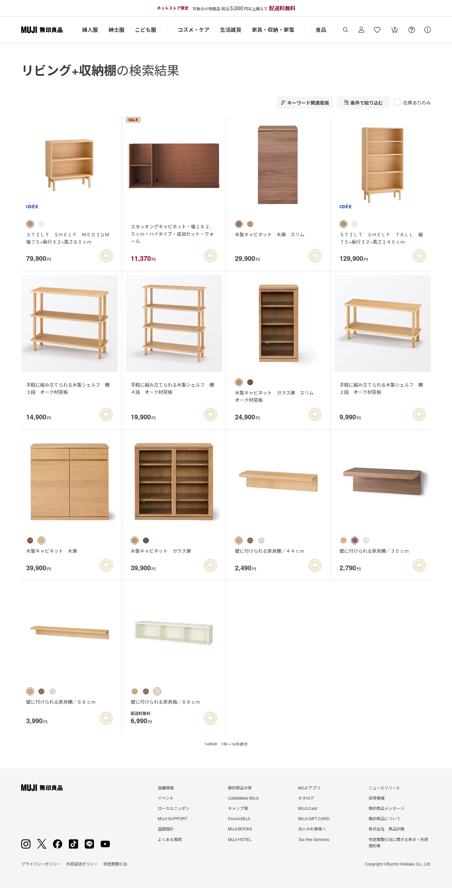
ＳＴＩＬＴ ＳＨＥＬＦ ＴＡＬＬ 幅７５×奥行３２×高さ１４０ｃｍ (381, 238)
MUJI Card (307, 808)
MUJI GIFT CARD (314, 818)
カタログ (306, 798)
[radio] (30, 224)
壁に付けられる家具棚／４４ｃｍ (269, 550)
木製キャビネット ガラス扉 (161, 550)
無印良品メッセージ (386, 808)
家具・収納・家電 (273, 29)
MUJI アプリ (309, 787)
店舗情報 (166, 787)
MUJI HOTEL (239, 839)
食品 (321, 29)
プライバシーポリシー (41, 863)
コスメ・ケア (193, 29)
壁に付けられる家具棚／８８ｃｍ (61, 701)
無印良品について (384, 818)
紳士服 (116, 29)
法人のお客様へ (312, 828)
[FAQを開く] (411, 29)
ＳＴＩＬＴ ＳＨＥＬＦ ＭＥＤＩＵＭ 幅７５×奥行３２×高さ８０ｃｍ (70, 238)
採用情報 (376, 798)
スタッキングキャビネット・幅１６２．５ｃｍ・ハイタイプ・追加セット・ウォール (172, 234)
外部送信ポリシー (82, 863)
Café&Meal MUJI (243, 798)
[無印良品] (42, 787)
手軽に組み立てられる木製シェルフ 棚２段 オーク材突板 (381, 388)
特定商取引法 (115, 863)
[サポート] (427, 30)
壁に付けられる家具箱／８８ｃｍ (165, 701)
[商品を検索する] (345, 29)
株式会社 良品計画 (386, 828)
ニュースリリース (384, 787)
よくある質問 (170, 839)
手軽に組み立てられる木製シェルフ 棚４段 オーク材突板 (172, 388)
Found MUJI (239, 818)
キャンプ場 (238, 808)
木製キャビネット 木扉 (51, 550)
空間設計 (166, 828)
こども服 (145, 29)
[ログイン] (361, 30)
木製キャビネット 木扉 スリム (269, 234)
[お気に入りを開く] (377, 29)
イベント (166, 798)
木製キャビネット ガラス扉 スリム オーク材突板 (276, 396)
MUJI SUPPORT (172, 818)
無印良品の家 (240, 787)
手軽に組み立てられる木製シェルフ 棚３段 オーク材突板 (68, 388)
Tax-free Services (313, 839)
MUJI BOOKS (240, 828)
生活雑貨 (230, 29)
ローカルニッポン (174, 808)
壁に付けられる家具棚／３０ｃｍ (374, 550)
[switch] (106, 255)
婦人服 (90, 29)
